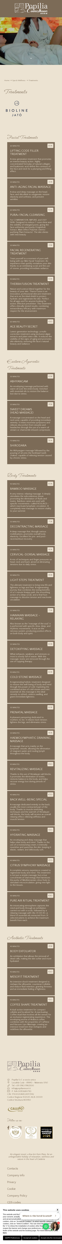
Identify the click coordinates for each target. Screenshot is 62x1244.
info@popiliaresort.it (21, 1088)
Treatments (33, 80)
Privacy (11, 1182)
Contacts (12, 1168)
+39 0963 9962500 (25, 1085)
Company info (16, 1175)
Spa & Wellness (18, 80)
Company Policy (17, 1195)
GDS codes (14, 1202)
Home (6, 80)
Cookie (11, 1189)
